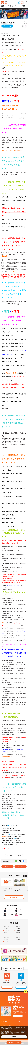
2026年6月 (6, 928)
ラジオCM (17, 1025)
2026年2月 (6, 932)
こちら (5, 256)
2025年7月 (18, 939)
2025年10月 (6, 937)
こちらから (10, 825)
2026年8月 (6, 926)
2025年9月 (18, 937)
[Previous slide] (23, 876)
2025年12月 (6, 935)
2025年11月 (18, 935)
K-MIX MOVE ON (8, 23)
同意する (14, 1036)
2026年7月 (18, 926)
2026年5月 (18, 928)
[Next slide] (26, 876)
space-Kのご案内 (7, 1025)
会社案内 (5, 1021)
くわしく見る (17, 1016)
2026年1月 (18, 932)
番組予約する (8, 26)
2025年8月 (6, 939)
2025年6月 (6, 941)
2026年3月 (18, 930)
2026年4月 (6, 930)
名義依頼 (17, 1021)
